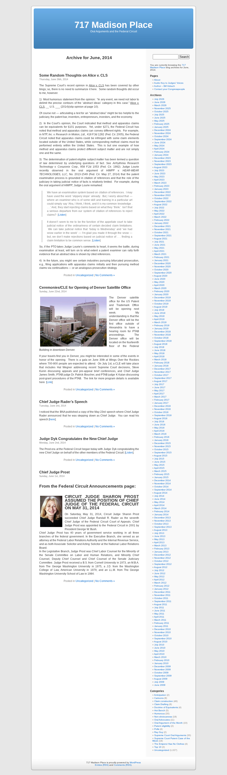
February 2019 (161, 325)
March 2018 (160, 359)
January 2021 (161, 260)
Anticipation (160, 695)
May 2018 (159, 353)
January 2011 (161, 626)
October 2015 (161, 449)
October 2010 (161, 635)
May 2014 (159, 502)
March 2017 (160, 396)
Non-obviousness (163, 716)
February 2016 (161, 437)
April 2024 (159, 148)
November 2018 (162, 334)
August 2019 (160, 307)
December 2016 (162, 406)
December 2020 (162, 263)
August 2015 (160, 455)
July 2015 (159, 458)
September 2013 (163, 527)
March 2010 (160, 657)
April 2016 (159, 431)
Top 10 (157, 747)
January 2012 (161, 589)
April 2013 (159, 542)
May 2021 (159, 248)
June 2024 (159, 142)
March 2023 (160, 183)
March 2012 (160, 582)
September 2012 (163, 564)
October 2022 (161, 198)
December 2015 (162, 443)
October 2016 (161, 412)
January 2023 (161, 189)
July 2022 (159, 207)
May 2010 (159, 651)
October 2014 (161, 486)
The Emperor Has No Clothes (169, 744)
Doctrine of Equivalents (166, 707)
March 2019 (160, 322)
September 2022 (163, 201)
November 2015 (162, 446)
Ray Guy (158, 732)
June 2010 (159, 648)
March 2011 (160, 620)
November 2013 (162, 520)
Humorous (159, 713)
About (157, 80)
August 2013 (160, 530)
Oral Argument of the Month (168, 723)
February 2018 (161, 362)
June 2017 (159, 387)
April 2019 (159, 319)
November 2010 (162, 632)
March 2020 (160, 288)
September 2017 (163, 378)
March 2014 (160, 508)
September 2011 (162, 601)
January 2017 (161, 403)
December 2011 (162, 592)
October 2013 (161, 524)
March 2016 (160, 434)
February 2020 (161, 291)
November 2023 (162, 161)
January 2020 (161, 294)
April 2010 (159, 654)
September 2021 (163, 235)
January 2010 (161, 663)
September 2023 (163, 164)
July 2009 (159, 682)
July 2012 (159, 570)
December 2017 (162, 369)
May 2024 (159, 145)
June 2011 (159, 610)
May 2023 (159, 176)
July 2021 (159, 241)
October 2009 (161, 672)
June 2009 (159, 685)
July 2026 (159, 99)
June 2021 (159, 245)
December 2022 (162, 192)
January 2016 (161, 440)
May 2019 (159, 316)
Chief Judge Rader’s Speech (63, 402)
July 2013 (159, 533)
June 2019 (159, 313)
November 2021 (162, 229)
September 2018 (163, 341)
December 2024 (162, 130)
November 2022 (162, 195)
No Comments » (105, 275)
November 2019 (162, 300)
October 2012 (161, 561)
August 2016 (160, 418)
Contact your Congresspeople (169, 89)
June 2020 (159, 279)
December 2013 (162, 517)
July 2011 (159, 607)
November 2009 (162, 669)
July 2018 (159, 347)
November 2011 (162, 595)
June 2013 (159, 536)
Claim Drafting (161, 704)
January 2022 (161, 223)
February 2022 (161, 220)
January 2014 (161, 514)
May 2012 (159, 576)
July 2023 (159, 170)
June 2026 (159, 102)
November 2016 (162, 409)
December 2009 (162, 666)
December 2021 (162, 226)
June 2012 (159, 573)
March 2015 (160, 471)
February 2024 (161, 152)
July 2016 (159, 421)
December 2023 (162, 158)
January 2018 (161, 365)
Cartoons (159, 698)
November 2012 (162, 558)
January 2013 (161, 551)
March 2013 (160, 545)
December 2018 (162, 331)
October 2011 (161, 598)
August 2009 (160, 679)
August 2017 (160, 381)
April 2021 (159, 251)
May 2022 (159, 210)
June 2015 (159, 462)
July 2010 (159, 644)
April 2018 (159, 356)
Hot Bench (159, 710)
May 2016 (159, 427)
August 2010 (160, 641)
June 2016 (159, 424)
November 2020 (162, 266)
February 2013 (161, 548)
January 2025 (161, 127)
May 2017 (159, 390)
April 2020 (159, 285)
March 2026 (160, 105)
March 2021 (160, 254)
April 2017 (159, 393)
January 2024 (161, 155)
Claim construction (163, 701)
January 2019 (161, 328)
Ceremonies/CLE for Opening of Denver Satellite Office (85, 287)
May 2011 (159, 613)
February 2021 (161, 257)
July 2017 (159, 384)
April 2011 (159, 617)
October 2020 (161, 269)
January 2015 (161, 477)
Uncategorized (84, 275)
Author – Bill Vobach (164, 86)
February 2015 (161, 474)
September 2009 (163, 675)
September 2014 (163, 489)
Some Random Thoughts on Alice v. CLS (73, 75)
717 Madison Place (113, 25)
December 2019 (162, 297)
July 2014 (159, 496)
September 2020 (163, 272)
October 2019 (161, 303)
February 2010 (161, 660)
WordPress (135, 762)
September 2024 (163, 139)
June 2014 (159, 499)
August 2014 (160, 493)
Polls (156, 729)
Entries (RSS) (102, 765)
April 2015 (159, 468)
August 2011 (160, 604)
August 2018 (160, 344)
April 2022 (159, 214)
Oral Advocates (162, 720)
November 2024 (162, 133)
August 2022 (160, 204)
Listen (62, 214)
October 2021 (161, 232)
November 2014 (162, 483)
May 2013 (159, 539)
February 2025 (161, 124)
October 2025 (161, 111)
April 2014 (159, 505)
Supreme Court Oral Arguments (170, 735)
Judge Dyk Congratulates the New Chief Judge (78, 439)
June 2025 (159, 117)
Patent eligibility (162, 726)
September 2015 (163, 452)
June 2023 (159, 173)
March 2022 (160, 217)
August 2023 (160, 167)
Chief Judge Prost (54, 472)
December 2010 (162, 629)
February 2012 (161, 586)
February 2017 (161, 400)
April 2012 (159, 579)
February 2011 (161, 623)
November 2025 (162, 108)
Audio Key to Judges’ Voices (168, 83)
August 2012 (160, 567)
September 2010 (163, 638)
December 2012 (162, 555)
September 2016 (163, 415)
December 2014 (162, 480)
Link (49, 382)
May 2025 (159, 121)
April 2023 (159, 179)
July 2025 (159, 114)
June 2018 (159, 350)
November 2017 (162, 372)
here (52, 419)
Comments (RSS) (122, 765)
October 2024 (161, 136)
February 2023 (161, 186)
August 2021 (160, 238)
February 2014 (161, 511)
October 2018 (161, 338)
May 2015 (159, 465)
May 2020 (159, 282)
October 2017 (161, 375)
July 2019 (159, 310)
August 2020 (160, 276)
